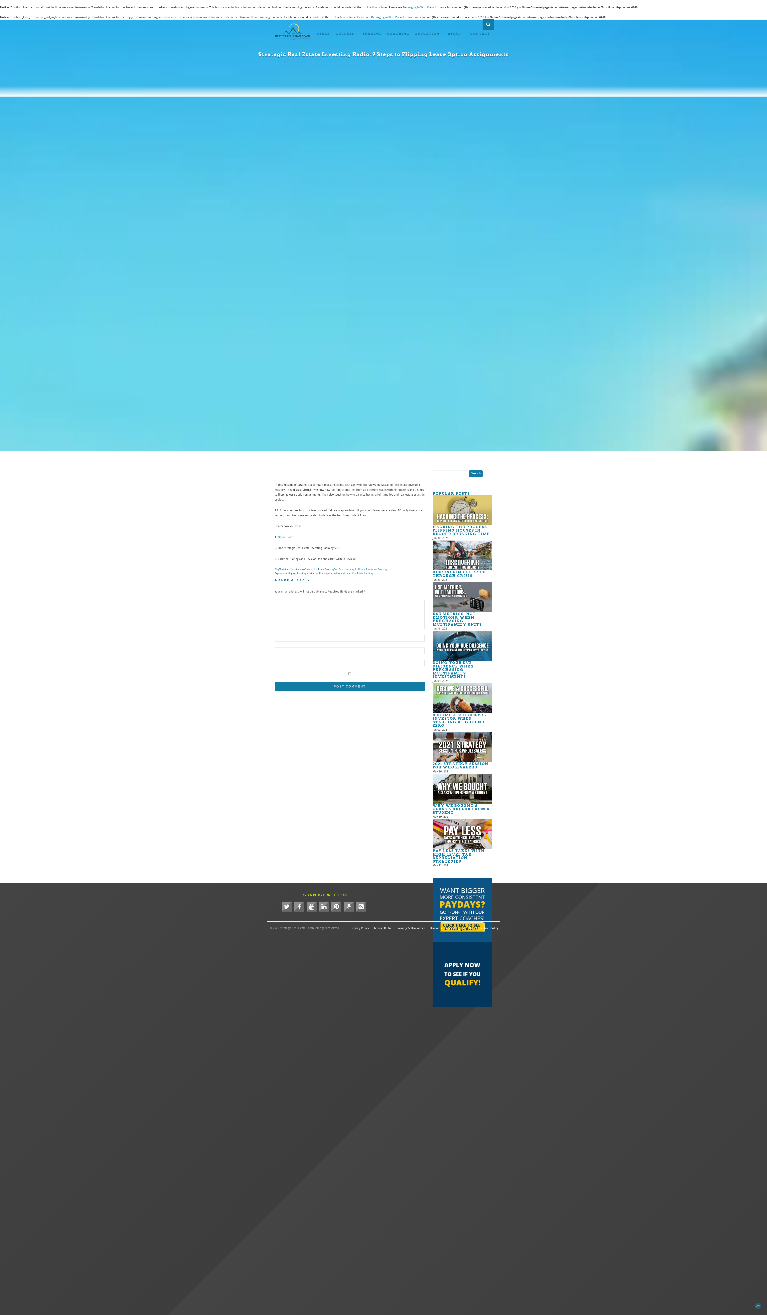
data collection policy (483, 928)
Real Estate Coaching (323, 569)
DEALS (323, 34)
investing (301, 573)
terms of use (383, 928)
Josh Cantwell (313, 573)
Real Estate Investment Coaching (371, 569)
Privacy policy (360, 928)
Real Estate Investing (344, 569)
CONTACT (480, 34)
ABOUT (455, 34)
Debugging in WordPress (418, 7)
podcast (337, 573)
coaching (398, 34)
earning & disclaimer (411, 928)
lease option (326, 573)
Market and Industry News (292, 569)
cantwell (284, 573)
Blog (277, 569)
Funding (372, 34)
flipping (293, 573)
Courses (345, 34)
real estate (346, 573)
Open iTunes (285, 537)
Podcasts (309, 569)
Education (427, 34)
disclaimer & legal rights (447, 928)
